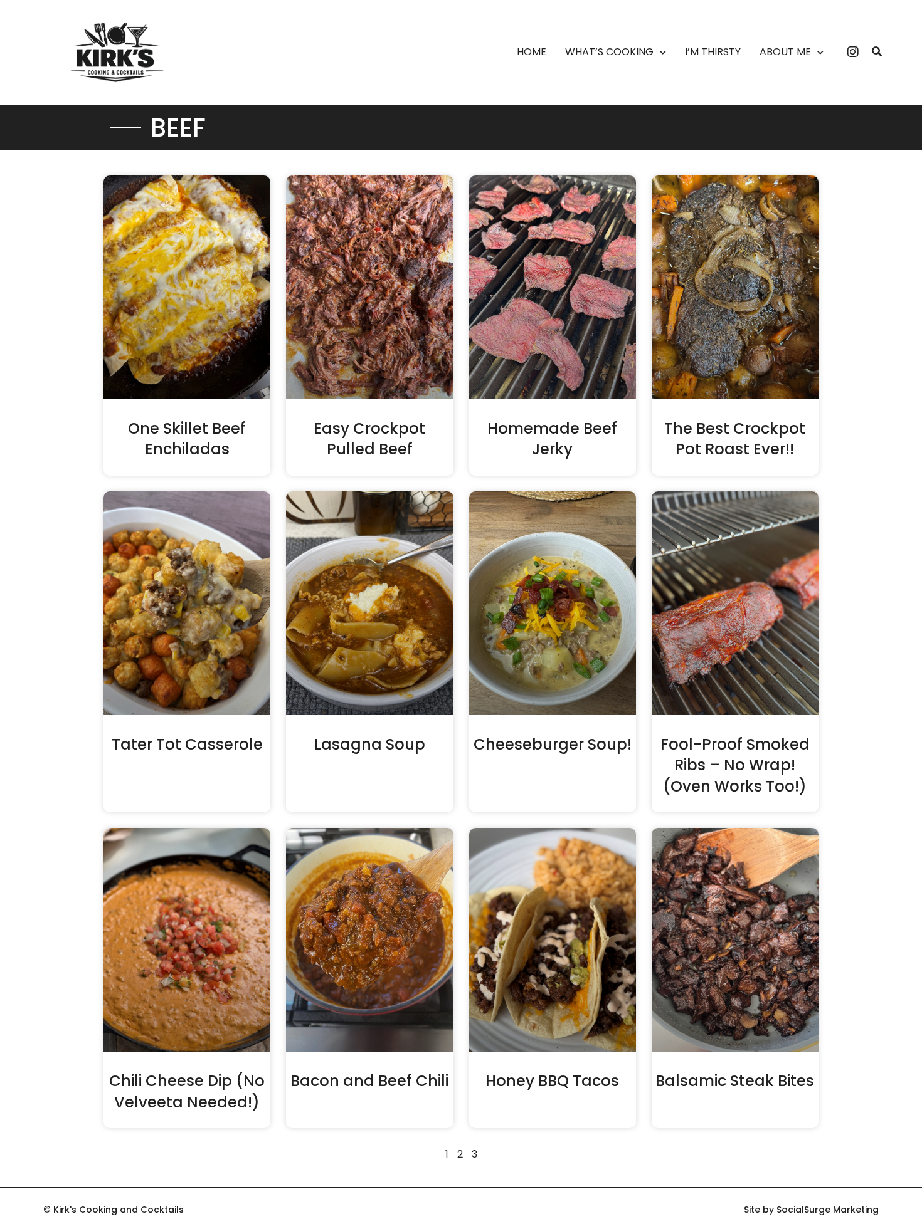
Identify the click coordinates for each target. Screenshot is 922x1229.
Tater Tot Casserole (187, 744)
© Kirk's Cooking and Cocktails (113, 1209)
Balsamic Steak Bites (734, 1080)
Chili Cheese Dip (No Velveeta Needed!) (187, 1091)
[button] (877, 52)
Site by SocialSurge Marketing (811, 1209)
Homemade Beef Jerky (552, 439)
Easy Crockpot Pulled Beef (369, 439)
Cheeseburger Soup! (553, 744)
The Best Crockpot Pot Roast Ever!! (734, 439)
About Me (785, 52)
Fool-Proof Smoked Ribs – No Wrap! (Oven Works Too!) (735, 765)
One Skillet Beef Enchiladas (187, 439)
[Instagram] (853, 52)
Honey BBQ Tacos (552, 1080)
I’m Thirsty (713, 52)
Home (531, 52)
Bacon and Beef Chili (369, 1080)
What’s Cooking (609, 52)
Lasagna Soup (369, 744)
